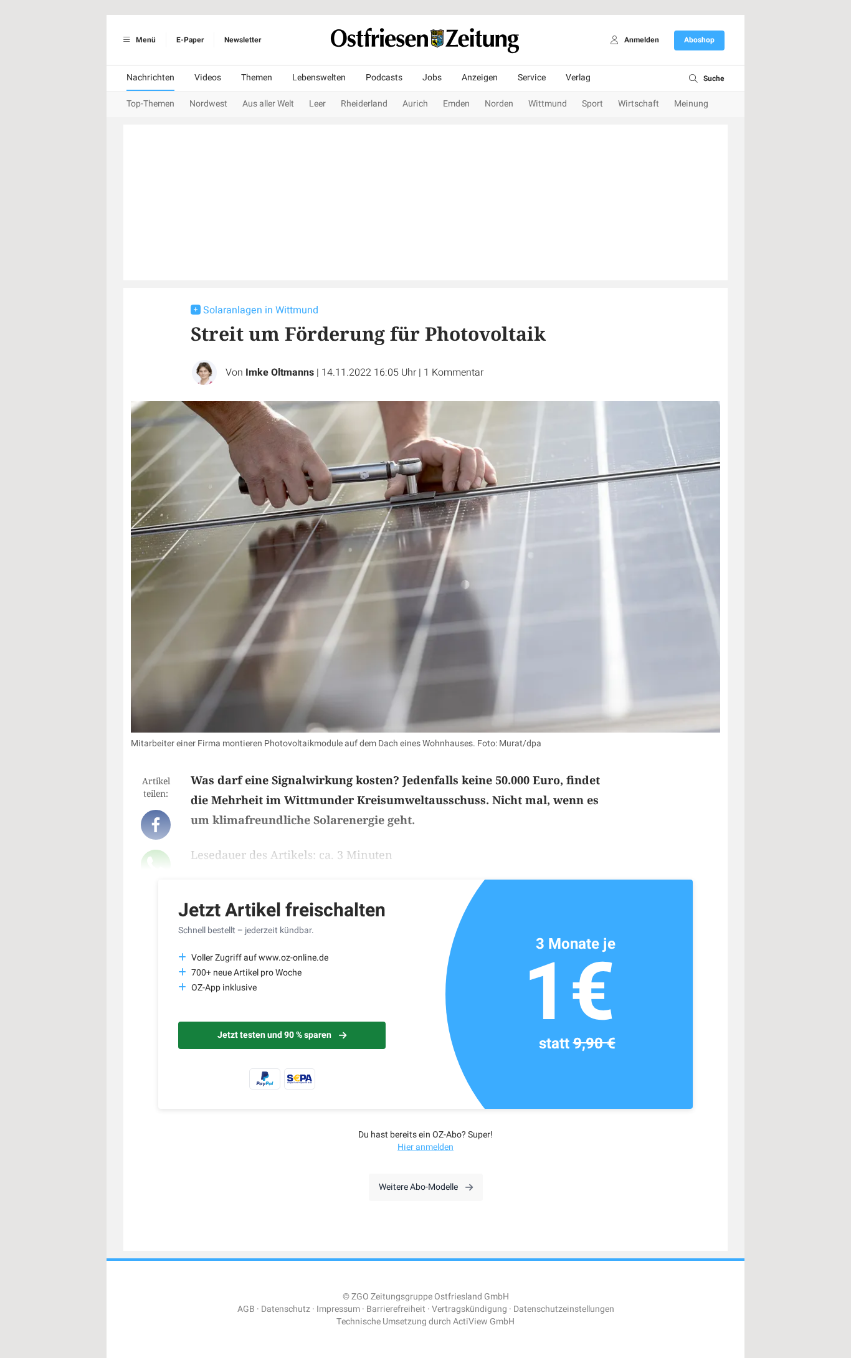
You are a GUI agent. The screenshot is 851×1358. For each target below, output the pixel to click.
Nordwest (208, 103)
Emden (456, 103)
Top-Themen (150, 103)
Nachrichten (150, 77)
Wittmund (547, 103)
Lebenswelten (319, 77)
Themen (256, 77)
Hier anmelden (425, 1147)
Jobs (432, 77)
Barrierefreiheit (396, 1309)
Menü (145, 39)
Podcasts (384, 77)
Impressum (338, 1309)
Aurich (415, 103)
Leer (317, 103)
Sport (592, 103)
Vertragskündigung (469, 1309)
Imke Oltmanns (279, 372)
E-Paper (190, 40)
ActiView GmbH (484, 1321)
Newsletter (242, 40)
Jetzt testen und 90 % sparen (274, 1035)
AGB (246, 1309)
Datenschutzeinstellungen (563, 1309)
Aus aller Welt (268, 103)
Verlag (578, 77)
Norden (499, 103)
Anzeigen (480, 77)
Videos (207, 77)
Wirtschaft (638, 103)
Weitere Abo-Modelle (418, 1187)
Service (532, 77)
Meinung (691, 103)
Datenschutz (285, 1309)
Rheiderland (364, 103)
